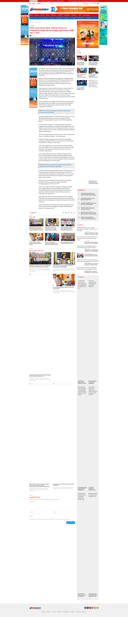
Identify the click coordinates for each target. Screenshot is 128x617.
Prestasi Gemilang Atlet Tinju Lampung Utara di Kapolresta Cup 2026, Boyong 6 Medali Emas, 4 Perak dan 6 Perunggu (91, 255)
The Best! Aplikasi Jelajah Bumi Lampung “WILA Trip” (88, 208)
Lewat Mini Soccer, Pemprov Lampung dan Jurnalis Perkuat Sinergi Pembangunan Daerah (91, 272)
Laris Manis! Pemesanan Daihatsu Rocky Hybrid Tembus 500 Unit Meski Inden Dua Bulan (93, 488)
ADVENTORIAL (86, 15)
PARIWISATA (74, 15)
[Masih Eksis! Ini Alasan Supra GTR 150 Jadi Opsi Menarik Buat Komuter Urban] (82, 543)
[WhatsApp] (95, 608)
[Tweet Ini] (66, 213)
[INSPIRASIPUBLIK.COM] (39, 9)
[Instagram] (93, 608)
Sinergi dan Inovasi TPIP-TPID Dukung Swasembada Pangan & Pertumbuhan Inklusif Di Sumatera (93, 182)
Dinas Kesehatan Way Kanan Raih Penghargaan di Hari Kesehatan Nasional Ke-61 (67, 229)
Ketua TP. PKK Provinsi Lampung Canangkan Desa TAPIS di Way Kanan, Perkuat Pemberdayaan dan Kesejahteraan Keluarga (51, 243)
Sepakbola (52, 17)
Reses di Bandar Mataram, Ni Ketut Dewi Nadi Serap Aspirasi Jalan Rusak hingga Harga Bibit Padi (81, 63)
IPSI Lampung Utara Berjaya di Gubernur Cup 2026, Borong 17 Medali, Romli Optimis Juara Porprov (91, 243)
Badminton (45, 17)
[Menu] (30, 3)
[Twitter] (88, 608)
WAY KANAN (32, 25)
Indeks (43, 611)
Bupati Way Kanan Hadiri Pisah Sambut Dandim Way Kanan (68, 243)
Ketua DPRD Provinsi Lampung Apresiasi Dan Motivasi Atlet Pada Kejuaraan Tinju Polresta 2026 (91, 264)
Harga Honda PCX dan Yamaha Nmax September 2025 (93, 595)
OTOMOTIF (60, 15)
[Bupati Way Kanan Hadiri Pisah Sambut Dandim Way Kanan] (68, 237)
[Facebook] (85, 608)
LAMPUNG (37, 15)
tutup (27, 5)
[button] (95, 3)
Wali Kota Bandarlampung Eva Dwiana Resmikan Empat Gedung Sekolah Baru (88, 194)
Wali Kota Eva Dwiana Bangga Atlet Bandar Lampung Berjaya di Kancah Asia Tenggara (91, 250)
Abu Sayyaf (73, 17)
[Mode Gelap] (98, 3)
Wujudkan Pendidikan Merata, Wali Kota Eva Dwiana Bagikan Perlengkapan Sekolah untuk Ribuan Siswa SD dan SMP (89, 204)
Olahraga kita (59, 17)
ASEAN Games (81, 17)
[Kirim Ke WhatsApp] (74, 213)
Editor (33, 35)
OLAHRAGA (53, 15)
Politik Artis (66, 17)
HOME (31, 15)
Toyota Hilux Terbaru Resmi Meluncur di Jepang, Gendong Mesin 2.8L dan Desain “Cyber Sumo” (82, 382)
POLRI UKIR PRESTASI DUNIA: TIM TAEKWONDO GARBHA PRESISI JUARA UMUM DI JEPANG (82, 76)
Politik (31, 17)
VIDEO (80, 15)
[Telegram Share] (71, 213)
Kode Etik (59, 611)
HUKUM (47, 15)
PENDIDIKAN (67, 15)
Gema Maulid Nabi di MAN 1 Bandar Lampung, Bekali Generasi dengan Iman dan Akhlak (56, 1)
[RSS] (98, 608)
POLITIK (42, 15)
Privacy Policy (66, 611)
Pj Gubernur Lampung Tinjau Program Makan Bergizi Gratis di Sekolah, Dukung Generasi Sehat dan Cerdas (89, 218)
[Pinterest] (90, 608)
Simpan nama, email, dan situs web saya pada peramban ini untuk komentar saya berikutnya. (50, 519)
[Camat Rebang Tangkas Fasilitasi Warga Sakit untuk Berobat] (36, 237)
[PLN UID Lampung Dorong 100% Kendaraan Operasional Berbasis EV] (93, 330)
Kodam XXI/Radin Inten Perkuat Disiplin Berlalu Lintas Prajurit (95, 1)
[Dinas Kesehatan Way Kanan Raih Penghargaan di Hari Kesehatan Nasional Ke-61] (68, 222)
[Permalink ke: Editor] (30, 35)
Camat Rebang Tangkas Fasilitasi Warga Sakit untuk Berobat (35, 243)
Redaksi (39, 3)
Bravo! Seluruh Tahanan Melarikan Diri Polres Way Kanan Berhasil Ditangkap (51, 229)
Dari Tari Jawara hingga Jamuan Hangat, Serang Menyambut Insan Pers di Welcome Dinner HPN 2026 (82, 88)
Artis (40, 17)
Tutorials (53, 611)
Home (34, 3)
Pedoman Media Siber (81, 611)
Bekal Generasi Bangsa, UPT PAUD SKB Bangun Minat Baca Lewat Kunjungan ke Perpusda (36, 229)
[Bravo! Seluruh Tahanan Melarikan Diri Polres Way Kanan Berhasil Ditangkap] (52, 222)
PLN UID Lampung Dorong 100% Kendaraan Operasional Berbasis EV (92, 382)
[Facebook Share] (63, 213)
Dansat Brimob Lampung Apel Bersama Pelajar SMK (87, 199)
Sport (36, 17)
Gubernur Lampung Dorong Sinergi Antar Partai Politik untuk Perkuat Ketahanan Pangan (93, 63)
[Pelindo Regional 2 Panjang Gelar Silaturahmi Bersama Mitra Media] (94, 70)
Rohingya (88, 17)
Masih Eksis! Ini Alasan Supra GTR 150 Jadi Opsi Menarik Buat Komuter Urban (82, 595)
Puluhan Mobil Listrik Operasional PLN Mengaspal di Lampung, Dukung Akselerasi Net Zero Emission (82, 488)
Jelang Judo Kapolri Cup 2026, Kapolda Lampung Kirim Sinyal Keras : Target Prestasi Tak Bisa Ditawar (91, 233)
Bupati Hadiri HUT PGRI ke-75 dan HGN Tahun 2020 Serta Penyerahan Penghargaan (89, 213)
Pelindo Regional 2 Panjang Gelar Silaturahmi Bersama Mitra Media (93, 76)
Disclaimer (72, 611)
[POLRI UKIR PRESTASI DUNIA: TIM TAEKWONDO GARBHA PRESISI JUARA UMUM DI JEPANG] (82, 70)
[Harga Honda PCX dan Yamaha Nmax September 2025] (93, 543)
